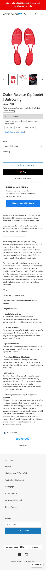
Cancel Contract (11, 507)
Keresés (8, 466)
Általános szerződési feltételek (16, 473)
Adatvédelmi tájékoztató (14, 480)
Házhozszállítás (11, 493)
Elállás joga (9, 486)
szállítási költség (9, 110)
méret (5, 141)
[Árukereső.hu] (23, 440)
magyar (35, 547)
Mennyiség (6, 152)
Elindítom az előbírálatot (23, 203)
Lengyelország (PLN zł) (15, 547)
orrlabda (19, 561)
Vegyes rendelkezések (13, 500)
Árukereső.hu (23, 445)
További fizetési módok (23, 178)
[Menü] (41, 14)
